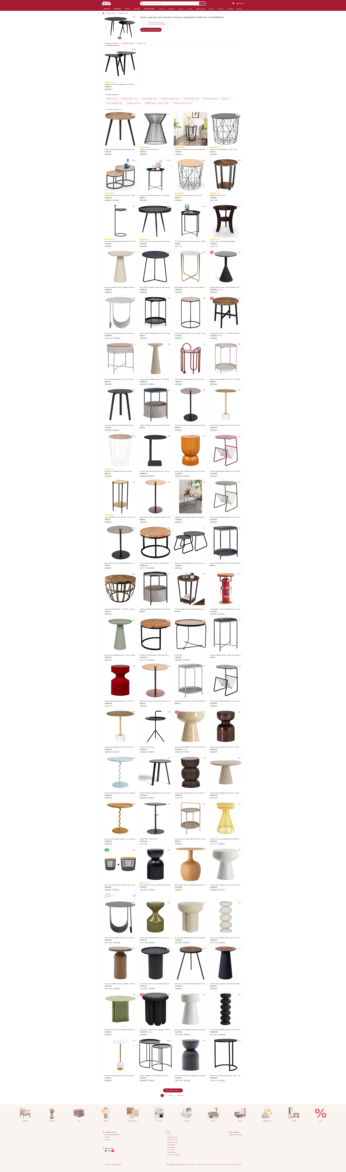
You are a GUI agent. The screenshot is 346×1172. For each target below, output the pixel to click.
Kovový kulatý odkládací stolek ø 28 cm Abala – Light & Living (159, 379)
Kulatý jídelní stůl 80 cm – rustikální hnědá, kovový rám (227, 333)
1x (218, 193)
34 (134, 574)
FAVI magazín (171, 1144)
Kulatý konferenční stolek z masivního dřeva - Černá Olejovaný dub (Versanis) (164, 655)
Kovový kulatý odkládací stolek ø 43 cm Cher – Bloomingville (124, 333)
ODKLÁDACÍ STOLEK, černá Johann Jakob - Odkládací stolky (229, 1075)
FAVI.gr (234, 1164)
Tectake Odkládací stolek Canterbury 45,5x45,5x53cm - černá (159, 609)
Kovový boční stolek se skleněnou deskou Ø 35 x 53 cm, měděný (160, 517)
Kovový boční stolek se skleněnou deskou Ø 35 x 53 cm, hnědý (195, 425)
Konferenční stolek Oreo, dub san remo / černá (120, 195)
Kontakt (107, 1137)
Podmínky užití (172, 1152)
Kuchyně (159, 1121)
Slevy (320, 1121)
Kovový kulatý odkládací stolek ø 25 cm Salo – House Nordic (124, 1075)
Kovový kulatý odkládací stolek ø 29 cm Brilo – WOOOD (227, 938)
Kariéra (107, 1139)
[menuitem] (107, 9)
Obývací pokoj (111, 13)
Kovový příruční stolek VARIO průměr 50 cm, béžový (191, 839)
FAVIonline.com (109, 1164)
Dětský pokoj (267, 1121)
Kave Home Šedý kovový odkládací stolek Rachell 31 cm (193, 1075)
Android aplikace (237, 1134)
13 (205, 252)
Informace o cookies (173, 1155)
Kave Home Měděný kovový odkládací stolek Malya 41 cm (123, 984)
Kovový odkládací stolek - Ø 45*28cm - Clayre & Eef (121, 609)
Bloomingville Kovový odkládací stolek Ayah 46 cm (191, 885)
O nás (169, 1134)
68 (240, 160)
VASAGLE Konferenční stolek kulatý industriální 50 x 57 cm (194, 149)
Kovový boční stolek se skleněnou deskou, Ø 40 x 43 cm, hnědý (125, 563)
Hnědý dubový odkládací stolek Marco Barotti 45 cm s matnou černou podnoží (235, 984)
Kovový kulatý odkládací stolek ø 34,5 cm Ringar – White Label (125, 655)
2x (148, 882)
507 (204, 160)
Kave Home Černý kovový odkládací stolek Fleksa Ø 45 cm (158, 984)
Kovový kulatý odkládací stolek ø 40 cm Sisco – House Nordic (124, 379)
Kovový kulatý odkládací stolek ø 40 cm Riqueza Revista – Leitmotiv (231, 471)
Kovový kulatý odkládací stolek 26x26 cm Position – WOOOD (124, 241)
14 (169, 574)
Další (170, 1095)
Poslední (179, 1095)
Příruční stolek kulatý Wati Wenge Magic (222, 241)
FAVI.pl (188, 1164)
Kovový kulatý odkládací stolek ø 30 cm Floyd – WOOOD (158, 938)
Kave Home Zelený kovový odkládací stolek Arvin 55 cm (122, 1029)
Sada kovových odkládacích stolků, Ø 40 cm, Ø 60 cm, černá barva (196, 563)
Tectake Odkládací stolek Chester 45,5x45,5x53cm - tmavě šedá (230, 655)
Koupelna (186, 1121)
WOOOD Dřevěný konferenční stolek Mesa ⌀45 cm (121, 149)
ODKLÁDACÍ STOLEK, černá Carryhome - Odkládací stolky (193, 241)
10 (134, 344)
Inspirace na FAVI (172, 1142)
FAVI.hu (199, 1164)
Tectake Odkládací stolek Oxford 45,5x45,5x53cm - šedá (193, 701)
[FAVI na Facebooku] (106, 1151)
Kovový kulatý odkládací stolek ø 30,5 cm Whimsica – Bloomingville (196, 379)
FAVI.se (215, 1164)
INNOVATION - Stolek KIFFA (148, 839)
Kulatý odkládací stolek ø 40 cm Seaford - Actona (191, 333)
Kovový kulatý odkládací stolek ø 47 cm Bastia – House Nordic (159, 195)
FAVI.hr (205, 1164)
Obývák (213, 1121)
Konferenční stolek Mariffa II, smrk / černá (188, 195)
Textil (79, 1121)
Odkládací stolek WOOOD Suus (149, 149)
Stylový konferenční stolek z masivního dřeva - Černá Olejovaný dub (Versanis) (165, 563)
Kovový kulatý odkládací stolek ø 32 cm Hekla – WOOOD (193, 471)
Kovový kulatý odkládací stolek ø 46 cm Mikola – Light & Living (195, 938)
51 (134, 114)
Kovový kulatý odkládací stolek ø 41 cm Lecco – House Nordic (229, 425)
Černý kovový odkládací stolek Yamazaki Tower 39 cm (192, 984)
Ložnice (240, 1121)
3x (113, 193)
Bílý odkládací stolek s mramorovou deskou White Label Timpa (195, 287)
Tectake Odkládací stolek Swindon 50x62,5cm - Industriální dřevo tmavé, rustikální (201, 609)
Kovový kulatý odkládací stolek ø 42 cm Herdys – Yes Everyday (160, 333)
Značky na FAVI (172, 1139)
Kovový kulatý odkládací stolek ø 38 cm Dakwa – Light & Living (195, 747)
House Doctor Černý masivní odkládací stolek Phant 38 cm (158, 1029)
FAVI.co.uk (222, 1164)
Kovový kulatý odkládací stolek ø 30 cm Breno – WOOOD (193, 793)
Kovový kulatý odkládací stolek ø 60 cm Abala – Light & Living (229, 793)
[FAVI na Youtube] (112, 1151)
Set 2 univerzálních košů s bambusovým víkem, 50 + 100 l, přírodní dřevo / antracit (131, 885)
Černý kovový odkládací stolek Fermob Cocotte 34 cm (157, 287)
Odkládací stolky (123, 13)
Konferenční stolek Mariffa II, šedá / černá (223, 149)
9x (183, 147)
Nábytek (25, 1121)
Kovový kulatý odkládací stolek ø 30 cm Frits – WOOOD (227, 747)
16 (134, 436)
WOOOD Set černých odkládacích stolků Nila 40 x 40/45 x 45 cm (125, 84)
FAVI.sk (183, 1164)
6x (148, 147)
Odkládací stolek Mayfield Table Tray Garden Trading (191, 517)
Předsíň (293, 1121)
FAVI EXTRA (170, 1149)
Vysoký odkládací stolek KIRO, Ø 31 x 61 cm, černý (121, 517)
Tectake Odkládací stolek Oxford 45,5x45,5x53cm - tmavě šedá (230, 563)
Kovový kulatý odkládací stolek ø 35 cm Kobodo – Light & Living (230, 1029)
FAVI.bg (228, 1164)
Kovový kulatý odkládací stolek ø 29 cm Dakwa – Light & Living (195, 1029)
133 (134, 49)
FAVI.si (239, 1164)
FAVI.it (210, 1164)
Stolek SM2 (178, 655)
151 (134, 160)
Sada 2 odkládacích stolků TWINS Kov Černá (154, 1075)
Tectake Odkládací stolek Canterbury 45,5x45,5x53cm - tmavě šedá (161, 425)
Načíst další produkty (172, 1090)
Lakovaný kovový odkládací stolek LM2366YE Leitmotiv (227, 839)
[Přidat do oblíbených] (133, 17)
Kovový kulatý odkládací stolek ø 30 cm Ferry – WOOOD (122, 701)
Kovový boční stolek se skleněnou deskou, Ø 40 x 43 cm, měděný (161, 701)
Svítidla (106, 1121)
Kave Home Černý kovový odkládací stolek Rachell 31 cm (158, 885)
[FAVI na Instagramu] (109, 1151)
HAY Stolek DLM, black (147, 747)
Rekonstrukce (132, 1121)
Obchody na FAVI (172, 1137)
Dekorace (52, 1121)
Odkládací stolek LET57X (218, 195)
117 (169, 114)
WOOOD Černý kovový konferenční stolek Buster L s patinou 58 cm (161, 241)
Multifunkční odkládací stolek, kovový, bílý (118, 471)
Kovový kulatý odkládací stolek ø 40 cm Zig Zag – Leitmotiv (123, 793)
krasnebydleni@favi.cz (113, 1134)
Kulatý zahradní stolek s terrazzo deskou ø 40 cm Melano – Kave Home (233, 287)
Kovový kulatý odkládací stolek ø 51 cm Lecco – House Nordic (124, 747)
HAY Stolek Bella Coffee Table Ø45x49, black (119, 425)
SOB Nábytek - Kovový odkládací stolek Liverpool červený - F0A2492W (232, 609)
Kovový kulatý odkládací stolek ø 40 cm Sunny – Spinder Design (160, 471)
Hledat (202, 3)
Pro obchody (171, 1147)
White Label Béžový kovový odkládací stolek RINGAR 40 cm (124, 287)
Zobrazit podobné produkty (151, 30)
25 (169, 160)
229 (240, 114)
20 (240, 206)
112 (169, 1040)
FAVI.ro (194, 1164)
